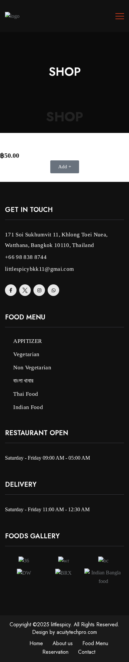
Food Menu (95, 643)
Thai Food (25, 394)
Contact (86, 652)
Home (36, 643)
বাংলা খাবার (23, 381)
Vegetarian (26, 354)
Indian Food (28, 407)
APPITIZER (27, 341)
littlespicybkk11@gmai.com (39, 269)
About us (63, 643)
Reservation (55, 652)
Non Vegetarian (32, 367)
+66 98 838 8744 (26, 257)
